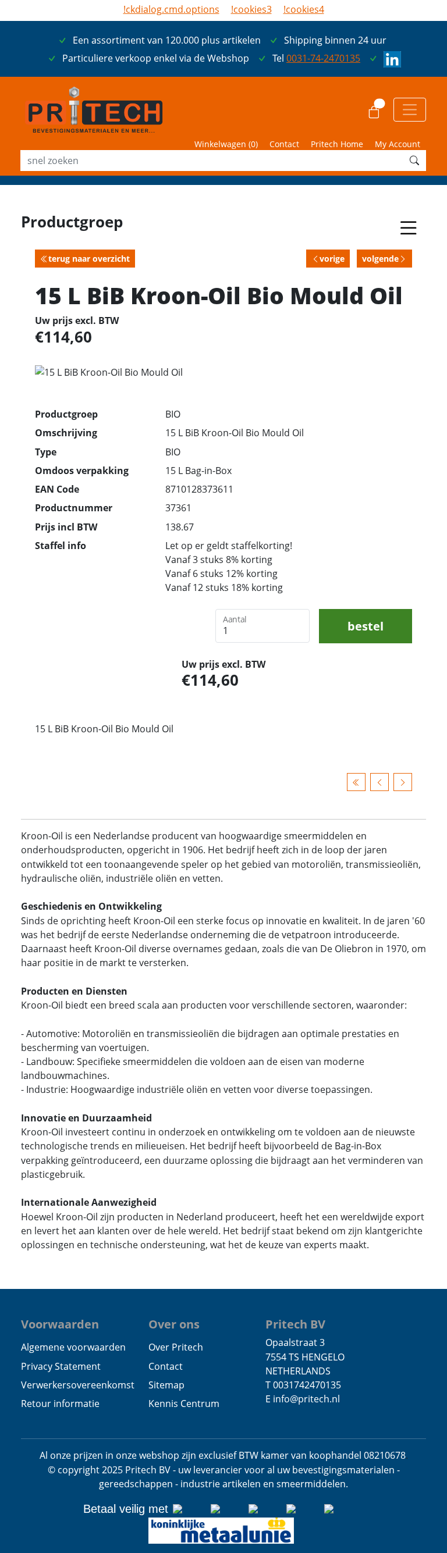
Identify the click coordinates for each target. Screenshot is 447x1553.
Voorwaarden (60, 1324)
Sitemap (166, 1385)
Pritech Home (337, 143)
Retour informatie (60, 1403)
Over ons (174, 1324)
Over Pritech (175, 1347)
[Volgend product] (402, 782)
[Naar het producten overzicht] (356, 782)
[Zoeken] (414, 160)
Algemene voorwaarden (73, 1347)
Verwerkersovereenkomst (77, 1385)
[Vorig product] (379, 782)
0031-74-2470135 (323, 58)
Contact (284, 143)
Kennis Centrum (183, 1403)
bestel (365, 626)
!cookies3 (251, 9)
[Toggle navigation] (409, 109)
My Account (397, 143)
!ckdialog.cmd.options (171, 9)
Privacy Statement (61, 1366)
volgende (380, 258)
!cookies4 (303, 9)
